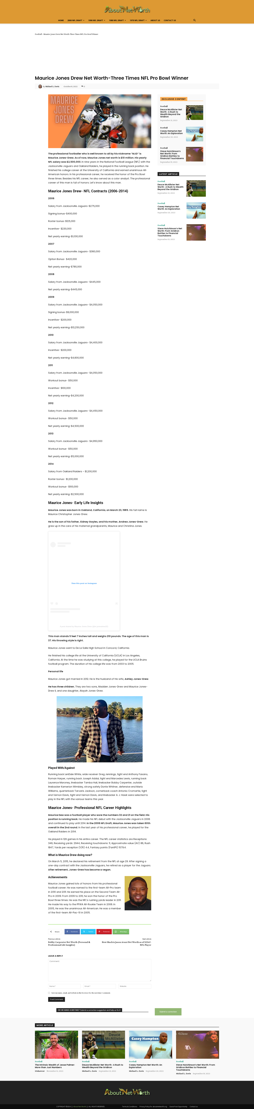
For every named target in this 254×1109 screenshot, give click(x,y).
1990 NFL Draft (95, 20)
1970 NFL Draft (137, 20)
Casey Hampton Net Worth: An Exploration (171, 132)
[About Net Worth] (127, 9)
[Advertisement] (127, 55)
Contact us (170, 20)
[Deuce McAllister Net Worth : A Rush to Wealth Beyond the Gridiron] (194, 112)
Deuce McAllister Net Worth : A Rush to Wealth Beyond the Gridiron (171, 113)
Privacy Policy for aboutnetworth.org (153, 1106)
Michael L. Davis (52, 86)
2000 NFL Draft (74, 20)
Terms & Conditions (129, 1106)
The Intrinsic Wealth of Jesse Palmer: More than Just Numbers (55, 1066)
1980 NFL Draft (116, 20)
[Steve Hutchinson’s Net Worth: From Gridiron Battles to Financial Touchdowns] (194, 154)
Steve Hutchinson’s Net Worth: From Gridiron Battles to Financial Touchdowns (172, 155)
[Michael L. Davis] (40, 86)
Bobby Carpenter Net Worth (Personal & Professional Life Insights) (69, 943)
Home (61, 20)
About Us (155, 20)
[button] (194, 20)
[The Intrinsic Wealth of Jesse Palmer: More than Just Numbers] (56, 1045)
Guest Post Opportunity (178, 1106)
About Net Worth (79, 1106)
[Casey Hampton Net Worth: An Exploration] (194, 134)
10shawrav (40, 1071)
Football (38, 34)
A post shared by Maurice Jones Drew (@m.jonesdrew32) (84, 626)
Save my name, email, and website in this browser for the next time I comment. (80, 993)
